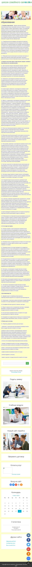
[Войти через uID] (11, 485)
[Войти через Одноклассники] (21, 485)
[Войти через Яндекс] (16, 485)
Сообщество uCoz (10, 543)
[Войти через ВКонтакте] (13, 485)
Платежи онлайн (16, 474)
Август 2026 (16, 495)
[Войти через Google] (18, 485)
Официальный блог (11, 541)
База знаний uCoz (10, 545)
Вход (19, 372)
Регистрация (14, 372)
